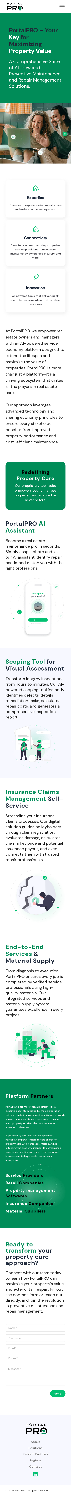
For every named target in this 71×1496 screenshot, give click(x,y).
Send (57, 1393)
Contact (35, 1466)
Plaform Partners (35, 1454)
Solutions (35, 1448)
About (35, 1442)
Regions (35, 1460)
